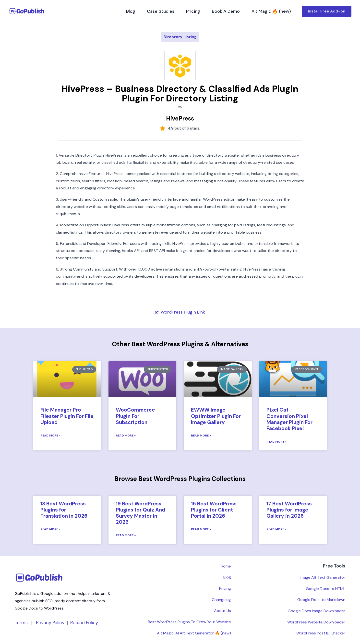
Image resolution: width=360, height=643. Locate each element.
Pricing (193, 11)
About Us (222, 610)
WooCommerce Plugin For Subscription (135, 415)
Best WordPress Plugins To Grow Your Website (189, 621)
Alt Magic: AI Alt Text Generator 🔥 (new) (194, 633)
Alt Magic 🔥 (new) (271, 11)
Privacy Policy (50, 623)
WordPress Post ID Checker (320, 633)
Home (226, 566)
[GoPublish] (27, 11)
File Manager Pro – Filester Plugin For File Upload (67, 415)
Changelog (221, 599)
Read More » (50, 435)
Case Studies (160, 11)
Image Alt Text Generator (322, 577)
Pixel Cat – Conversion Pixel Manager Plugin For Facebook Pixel (289, 419)
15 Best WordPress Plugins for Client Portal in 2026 (214, 509)
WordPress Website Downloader (316, 622)
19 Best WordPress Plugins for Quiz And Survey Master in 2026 (140, 513)
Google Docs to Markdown (321, 599)
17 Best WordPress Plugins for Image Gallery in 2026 (289, 509)
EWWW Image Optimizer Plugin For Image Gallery (216, 415)
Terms (21, 623)
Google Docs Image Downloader (316, 610)
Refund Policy (84, 623)
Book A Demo (226, 11)
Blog (130, 11)
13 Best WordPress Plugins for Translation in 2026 (63, 509)
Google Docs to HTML (325, 588)
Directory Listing (180, 36)
